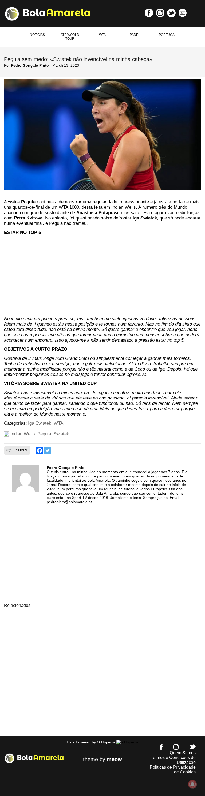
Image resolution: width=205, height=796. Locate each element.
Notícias (37, 35)
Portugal (167, 35)
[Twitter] (47, 450)
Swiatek (61, 433)
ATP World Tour (70, 36)
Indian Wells (22, 433)
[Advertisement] (102, 276)
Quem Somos (183, 752)
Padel (135, 35)
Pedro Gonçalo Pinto (30, 65)
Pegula (44, 433)
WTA (102, 35)
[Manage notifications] (192, 784)
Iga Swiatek (39, 423)
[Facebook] (39, 450)
